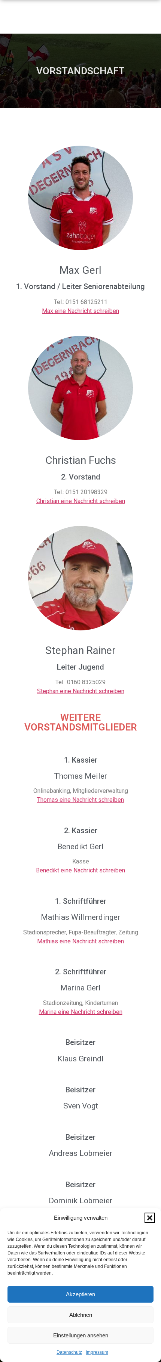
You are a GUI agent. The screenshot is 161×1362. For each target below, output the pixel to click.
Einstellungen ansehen (80, 1335)
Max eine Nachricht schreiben (80, 310)
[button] (150, 1218)
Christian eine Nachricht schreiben (80, 501)
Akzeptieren (80, 1294)
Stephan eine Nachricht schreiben (80, 691)
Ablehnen (80, 1315)
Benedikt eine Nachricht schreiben (80, 870)
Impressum (97, 1352)
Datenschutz (69, 1352)
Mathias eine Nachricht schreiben (80, 941)
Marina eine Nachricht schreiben (80, 1011)
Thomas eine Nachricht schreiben (80, 799)
